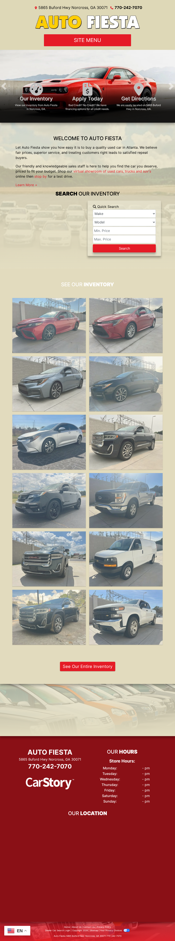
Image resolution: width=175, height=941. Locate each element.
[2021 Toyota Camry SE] (49, 325)
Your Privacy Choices (111, 930)
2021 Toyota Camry (49, 301)
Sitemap (94, 930)
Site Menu (87, 40)
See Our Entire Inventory (87, 666)
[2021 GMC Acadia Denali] (126, 442)
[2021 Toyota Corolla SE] (49, 383)
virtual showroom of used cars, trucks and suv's (112, 171)
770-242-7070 (128, 7)
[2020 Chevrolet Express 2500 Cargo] (126, 558)
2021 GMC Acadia (126, 418)
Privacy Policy (104, 927)
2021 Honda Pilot (49, 476)
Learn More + (26, 185)
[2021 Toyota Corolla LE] (49, 442)
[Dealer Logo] (87, 22)
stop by (40, 176)
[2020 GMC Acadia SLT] (49, 558)
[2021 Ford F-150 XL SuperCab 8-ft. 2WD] (126, 500)
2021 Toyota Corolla (126, 301)
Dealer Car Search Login (57, 930)
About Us (76, 927)
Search (124, 248)
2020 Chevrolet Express (126, 535)
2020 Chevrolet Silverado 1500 (126, 593)
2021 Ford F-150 (126, 476)
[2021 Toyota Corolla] (126, 383)
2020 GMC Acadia (49, 535)
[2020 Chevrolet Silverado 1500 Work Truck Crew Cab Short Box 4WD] (126, 617)
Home (67, 927)
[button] (3, 86)
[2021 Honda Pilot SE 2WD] (49, 500)
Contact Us (89, 927)
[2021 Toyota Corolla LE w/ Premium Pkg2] (126, 325)
